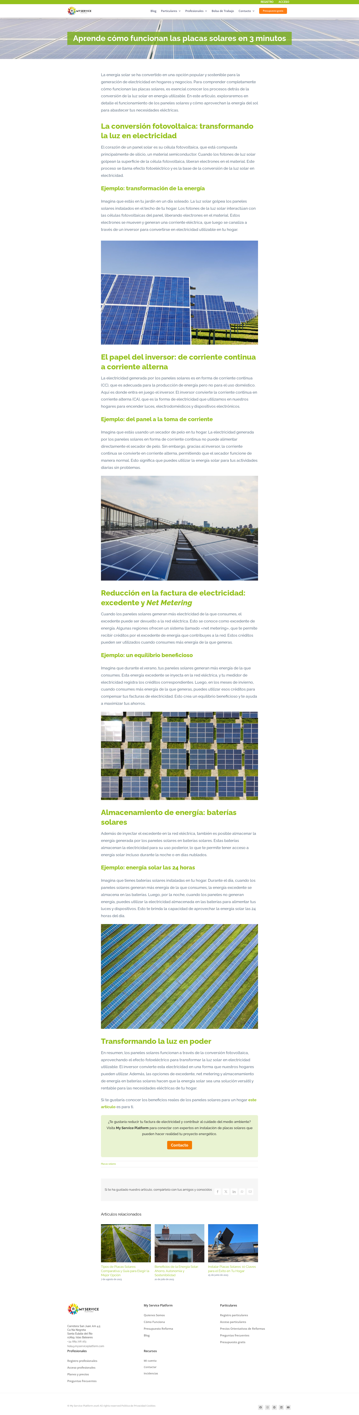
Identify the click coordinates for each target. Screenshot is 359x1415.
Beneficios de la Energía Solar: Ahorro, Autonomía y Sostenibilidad (177, 1271)
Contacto (179, 1145)
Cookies (150, 1405)
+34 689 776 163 (76, 1341)
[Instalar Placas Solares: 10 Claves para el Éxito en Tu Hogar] (233, 1226)
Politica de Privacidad (133, 1405)
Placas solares (108, 1164)
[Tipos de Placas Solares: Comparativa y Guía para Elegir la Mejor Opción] (126, 1226)
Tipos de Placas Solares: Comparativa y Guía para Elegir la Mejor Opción (125, 1271)
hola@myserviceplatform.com (85, 1346)
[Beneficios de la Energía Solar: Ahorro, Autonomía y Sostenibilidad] (180, 1226)
